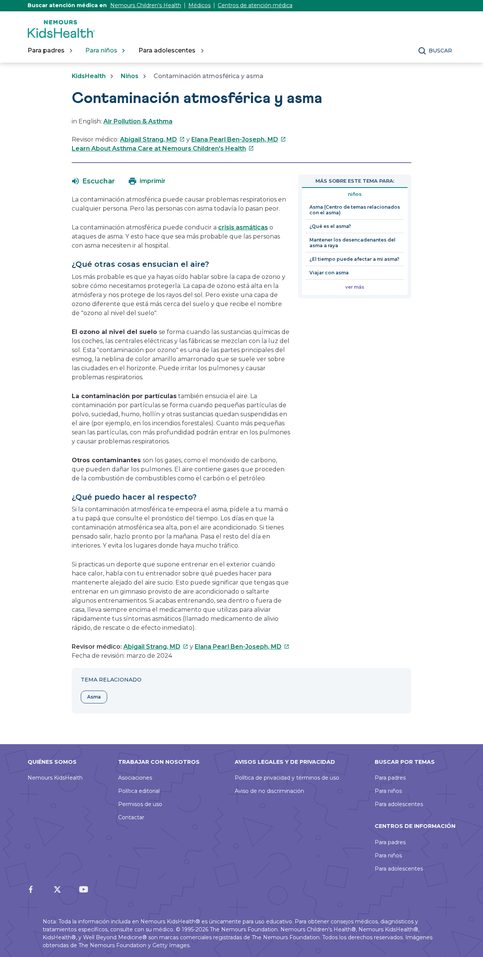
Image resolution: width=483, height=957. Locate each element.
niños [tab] (354, 194)
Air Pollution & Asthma (137, 121)
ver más (354, 287)
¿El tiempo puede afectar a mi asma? (354, 259)
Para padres (390, 777)
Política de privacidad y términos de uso (287, 777)
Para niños (388, 791)
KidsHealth (89, 76)
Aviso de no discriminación (269, 791)
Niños (129, 76)
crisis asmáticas (243, 227)
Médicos (199, 5)
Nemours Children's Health (145, 5)
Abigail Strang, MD (152, 139)
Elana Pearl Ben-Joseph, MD (238, 139)
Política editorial (139, 791)
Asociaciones (135, 777)
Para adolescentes (399, 804)
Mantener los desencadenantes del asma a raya (352, 242)
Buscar (440, 50)
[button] (93, 181)
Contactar (131, 817)
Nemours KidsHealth (55, 777)
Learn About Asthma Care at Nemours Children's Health (163, 148)
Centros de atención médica (255, 5)
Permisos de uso (140, 804)
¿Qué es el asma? (330, 226)
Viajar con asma (329, 272)
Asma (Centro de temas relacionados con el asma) (354, 209)
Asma (94, 697)
